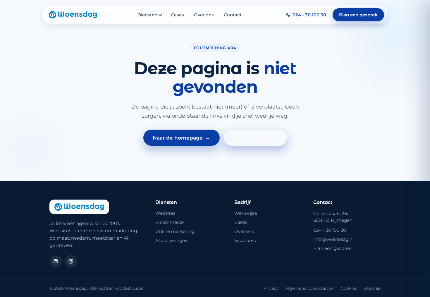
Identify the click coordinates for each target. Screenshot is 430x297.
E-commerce (169, 222)
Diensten (147, 15)
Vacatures (245, 240)
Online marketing (174, 231)
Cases (177, 15)
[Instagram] (71, 261)
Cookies (349, 288)
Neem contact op (255, 138)
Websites (165, 213)
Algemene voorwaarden (309, 288)
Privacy (271, 288)
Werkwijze (245, 213)
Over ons (204, 15)
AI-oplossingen (171, 240)
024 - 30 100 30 (309, 15)
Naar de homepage (181, 138)
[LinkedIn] (55, 261)
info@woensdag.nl (333, 239)
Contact (233, 15)
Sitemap (372, 288)
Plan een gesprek (358, 15)
